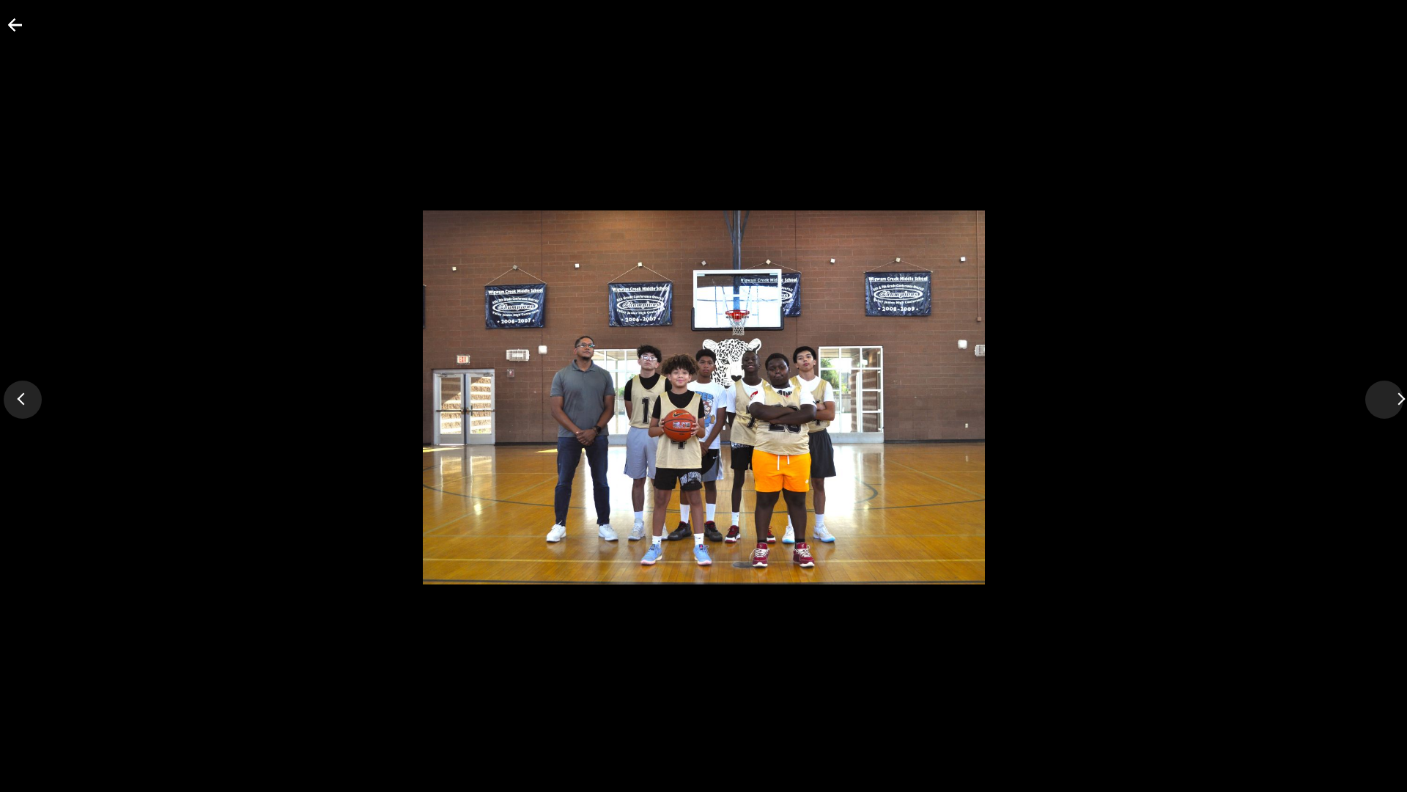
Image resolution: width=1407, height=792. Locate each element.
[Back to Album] (6, 31)
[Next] (1384, 400)
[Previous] (23, 400)
